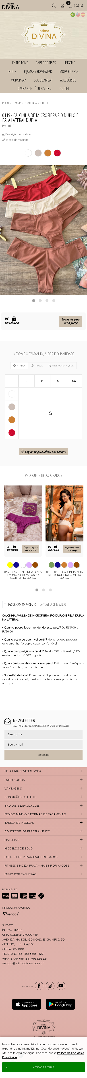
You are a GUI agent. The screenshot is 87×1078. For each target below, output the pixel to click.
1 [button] (33, 300)
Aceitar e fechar (43, 1067)
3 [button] (47, 300)
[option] (43, 230)
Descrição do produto (22, 604)
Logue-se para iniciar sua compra (45, 451)
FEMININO (18, 103)
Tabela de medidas (55, 604)
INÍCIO (5, 103)
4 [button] (53, 300)
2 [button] (40, 300)
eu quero (43, 755)
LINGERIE (45, 103)
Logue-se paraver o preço (70, 321)
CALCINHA (32, 103)
